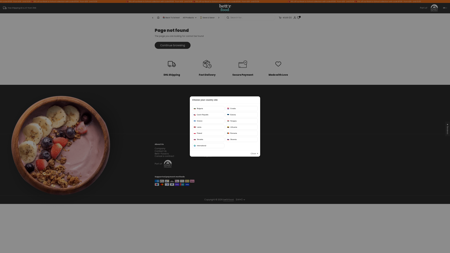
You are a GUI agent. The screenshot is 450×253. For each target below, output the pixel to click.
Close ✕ (254, 153)
